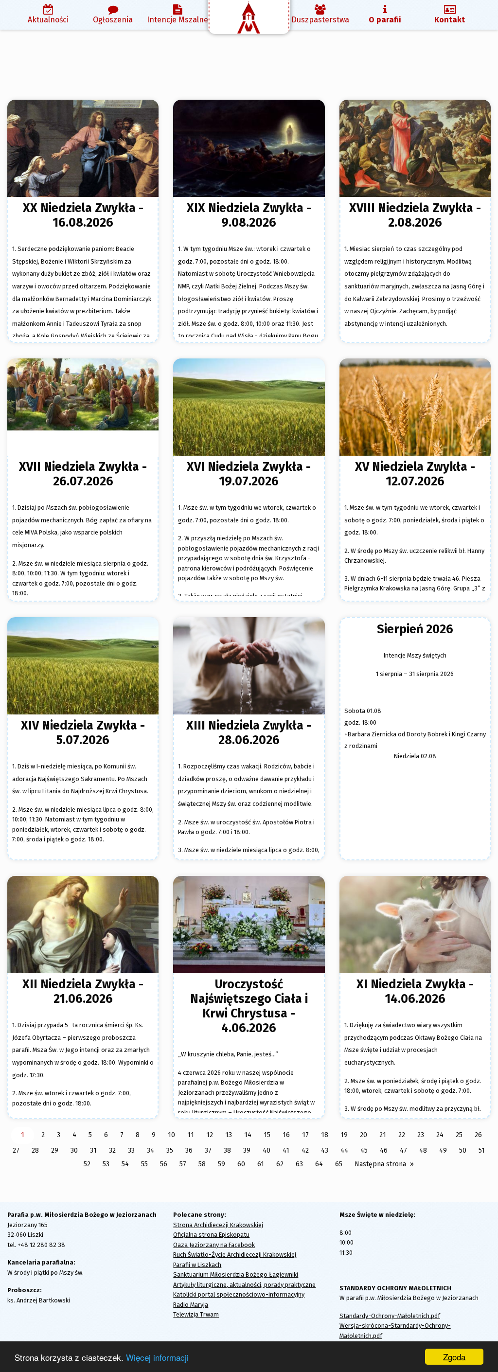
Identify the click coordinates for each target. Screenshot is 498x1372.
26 (478, 1135)
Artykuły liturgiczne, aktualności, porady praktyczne (244, 1284)
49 (443, 1150)
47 (403, 1150)
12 (209, 1135)
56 (163, 1164)
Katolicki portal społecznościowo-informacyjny (238, 1294)
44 (344, 1150)
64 (319, 1164)
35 (169, 1150)
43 (324, 1150)
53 (106, 1164)
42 (305, 1150)
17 (305, 1135)
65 (338, 1164)
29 (54, 1150)
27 (16, 1150)
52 (87, 1164)
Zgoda (454, 1357)
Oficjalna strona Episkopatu (211, 1234)
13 (228, 1135)
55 (144, 1164)
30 (74, 1150)
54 (125, 1164)
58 (202, 1164)
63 (299, 1164)
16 (286, 1135)
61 (260, 1164)
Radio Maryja (190, 1304)
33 (131, 1150)
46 (384, 1150)
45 (364, 1150)
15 (267, 1135)
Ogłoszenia (113, 19)
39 (246, 1150)
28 (35, 1150)
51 (482, 1150)
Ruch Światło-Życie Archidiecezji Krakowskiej (234, 1254)
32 (112, 1150)
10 (171, 1135)
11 (190, 1135)
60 (241, 1164)
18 (324, 1135)
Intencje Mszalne (177, 19)
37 (208, 1150)
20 (363, 1135)
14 (247, 1135)
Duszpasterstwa (320, 19)
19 (344, 1135)
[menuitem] (48, 15)
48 (423, 1150)
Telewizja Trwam (196, 1314)
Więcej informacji (157, 1357)
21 (382, 1135)
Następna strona (380, 1164)
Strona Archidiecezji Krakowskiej (218, 1225)
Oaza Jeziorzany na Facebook (214, 1244)
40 (266, 1150)
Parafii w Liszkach (197, 1264)
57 (182, 1164)
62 (280, 1164)
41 (286, 1150)
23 (420, 1135)
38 (227, 1150)
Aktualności (48, 19)
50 (462, 1150)
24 (440, 1135)
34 (150, 1150)
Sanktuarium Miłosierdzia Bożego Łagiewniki (235, 1274)
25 (459, 1135)
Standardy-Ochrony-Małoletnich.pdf (389, 1315)
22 (401, 1135)
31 (93, 1150)
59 (221, 1164)
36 (189, 1150)
